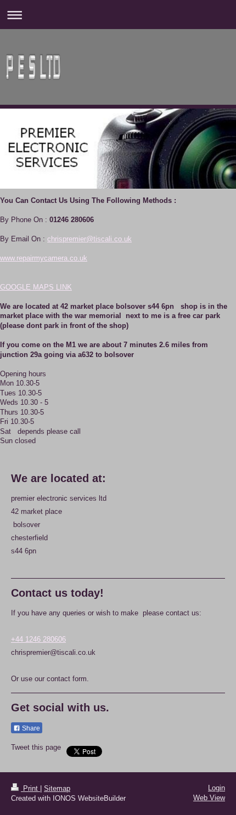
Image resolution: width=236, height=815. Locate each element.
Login (216, 788)
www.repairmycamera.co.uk (43, 258)
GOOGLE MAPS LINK (36, 287)
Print (30, 788)
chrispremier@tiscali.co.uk (89, 239)
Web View (209, 798)
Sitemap (57, 788)
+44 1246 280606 (38, 639)
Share (30, 728)
